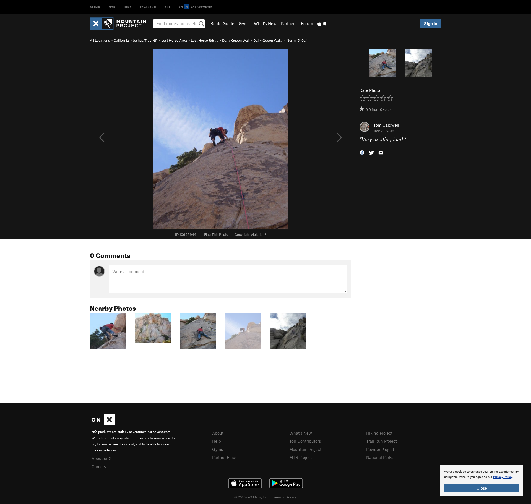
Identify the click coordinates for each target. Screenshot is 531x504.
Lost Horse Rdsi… (204, 40)
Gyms (244, 23)
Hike (128, 7)
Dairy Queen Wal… (268, 40)
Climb (95, 7)
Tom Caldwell (386, 124)
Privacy (291, 497)
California (121, 40)
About (217, 432)
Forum (307, 23)
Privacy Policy (502, 477)
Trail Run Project (381, 440)
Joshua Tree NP (145, 40)
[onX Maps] (103, 423)
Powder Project (380, 449)
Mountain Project (305, 449)
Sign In (430, 23)
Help (216, 440)
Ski (167, 7)
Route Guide (222, 23)
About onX (101, 458)
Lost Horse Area (174, 40)
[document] (481, 480)
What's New (265, 23)
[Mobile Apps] (321, 23)
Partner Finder (225, 457)
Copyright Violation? (250, 234)
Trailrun (148, 7)
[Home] (121, 23)
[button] (362, 152)
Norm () (297, 40)
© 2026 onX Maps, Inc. (251, 497)
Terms (277, 497)
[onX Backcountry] (196, 7)
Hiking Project (379, 432)
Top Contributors (305, 440)
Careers (99, 466)
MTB (112, 7)
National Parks (379, 457)
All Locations (100, 40)
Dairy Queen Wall (235, 40)
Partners (288, 23)
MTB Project (300, 457)
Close (482, 487)
